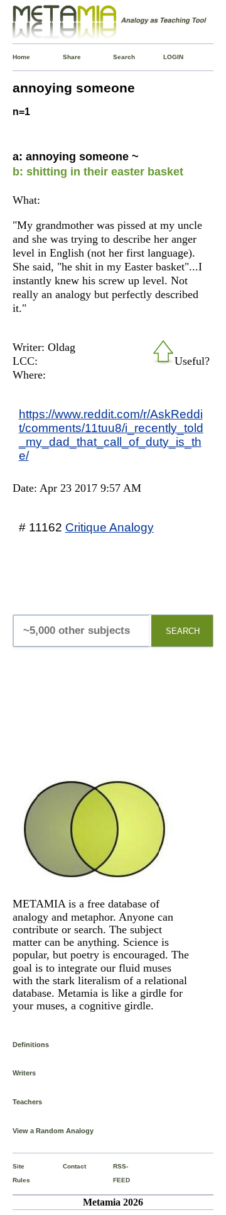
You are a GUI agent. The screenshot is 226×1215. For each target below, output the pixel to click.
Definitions (31, 1044)
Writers (24, 1073)
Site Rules (15, 1173)
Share (65, 56)
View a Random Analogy (53, 1131)
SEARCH (183, 631)
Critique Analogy (109, 527)
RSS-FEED (115, 1173)
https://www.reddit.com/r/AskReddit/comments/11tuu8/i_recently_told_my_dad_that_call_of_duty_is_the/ (111, 434)
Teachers (27, 1102)
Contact (65, 1166)
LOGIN (165, 56)
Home (15, 56)
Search (115, 56)
